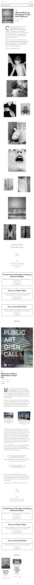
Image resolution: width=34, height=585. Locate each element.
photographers (15, 500)
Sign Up (17, 547)
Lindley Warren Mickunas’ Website (17, 244)
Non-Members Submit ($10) (17, 466)
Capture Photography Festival (6, 379)
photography (17, 266)
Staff (8, 381)
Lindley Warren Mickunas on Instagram (17, 247)
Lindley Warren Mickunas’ (14, 28)
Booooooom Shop (17, 297)
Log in (5, 459)
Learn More (17, 283)
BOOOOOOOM (6, 5)
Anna (22, 19)
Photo (16, 9)
